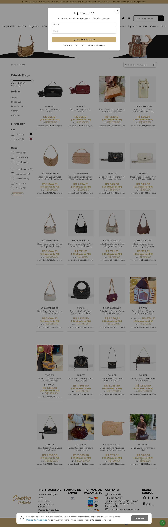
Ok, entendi (140, 518)
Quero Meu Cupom (84, 39)
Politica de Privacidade (36, 520)
